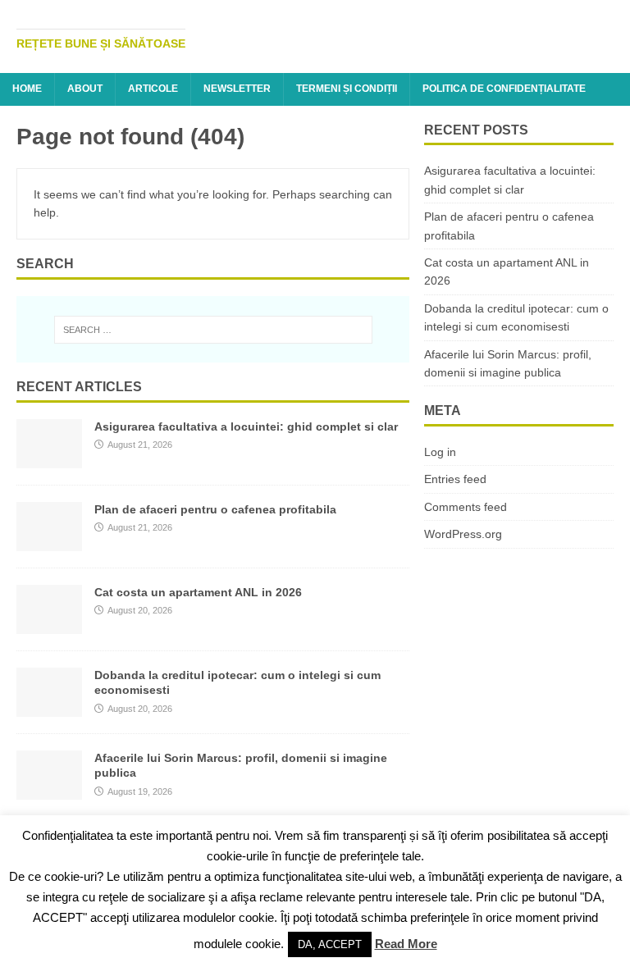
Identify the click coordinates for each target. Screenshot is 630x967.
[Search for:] (213, 330)
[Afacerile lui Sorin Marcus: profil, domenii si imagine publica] (49, 790)
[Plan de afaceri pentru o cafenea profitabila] (49, 542)
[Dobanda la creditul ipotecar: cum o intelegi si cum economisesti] (49, 707)
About (85, 88)
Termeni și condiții (346, 88)
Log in (440, 451)
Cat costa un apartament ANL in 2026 (198, 592)
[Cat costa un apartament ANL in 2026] (49, 625)
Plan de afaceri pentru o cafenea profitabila (215, 509)
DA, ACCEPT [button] (330, 944)
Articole (153, 88)
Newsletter (237, 88)
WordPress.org (463, 534)
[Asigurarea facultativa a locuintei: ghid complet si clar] (49, 459)
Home (27, 88)
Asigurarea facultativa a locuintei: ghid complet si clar (246, 426)
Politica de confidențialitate (504, 88)
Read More (406, 944)
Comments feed (465, 506)
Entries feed (455, 479)
